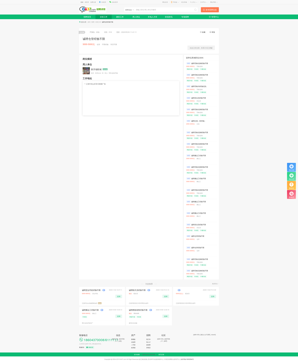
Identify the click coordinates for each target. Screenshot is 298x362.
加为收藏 (137, 354)
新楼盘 (133, 339)
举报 (213, 32)
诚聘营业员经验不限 (198, 98)
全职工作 (103, 16)
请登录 (87, 2)
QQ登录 (103, 2)
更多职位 (215, 284)
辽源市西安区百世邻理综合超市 (138, 303)
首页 (89, 22)
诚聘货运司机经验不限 (91, 290)
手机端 (175, 2)
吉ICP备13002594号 (187, 359)
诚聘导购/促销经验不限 (199, 63)
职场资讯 (169, 16)
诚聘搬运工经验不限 (198, 155)
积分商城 (184, 2)
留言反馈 (161, 354)
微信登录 (115, 2)
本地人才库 (152, 16)
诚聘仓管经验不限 (197, 236)
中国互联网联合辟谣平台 (172, 359)
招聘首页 (87, 16)
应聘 (118, 296)
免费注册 (93, 2)
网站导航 (213, 2)
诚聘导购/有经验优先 (198, 86)
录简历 (148, 348)
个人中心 (193, 2)
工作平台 (203, 2)
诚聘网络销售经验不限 (138, 310)
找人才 (148, 342)
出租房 (133, 342)
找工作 (148, 339)
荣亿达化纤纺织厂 (87, 323)
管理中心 (215, 16)
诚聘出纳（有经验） (198, 121)
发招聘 (148, 345)
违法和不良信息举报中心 (155, 359)
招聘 (92, 22)
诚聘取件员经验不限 (137, 290)
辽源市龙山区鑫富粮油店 (89, 303)
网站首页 (165, 2)
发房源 (133, 348)
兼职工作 (120, 16)
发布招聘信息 (211, 9)
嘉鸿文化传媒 (133, 323)
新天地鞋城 (96, 69)
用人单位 (136, 16)
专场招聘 (185, 16)
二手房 (133, 345)
